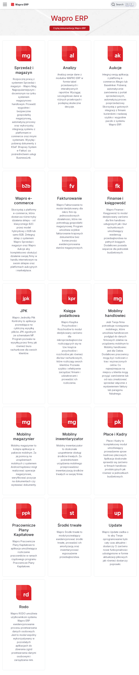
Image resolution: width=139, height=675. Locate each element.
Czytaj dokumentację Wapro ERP (69, 28)
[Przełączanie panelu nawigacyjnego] (4, 4)
